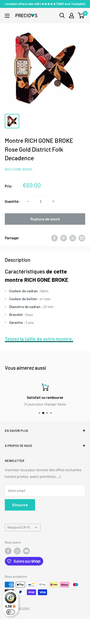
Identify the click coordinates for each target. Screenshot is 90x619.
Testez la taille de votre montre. (39, 339)
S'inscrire (20, 504)
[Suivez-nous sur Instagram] (17, 551)
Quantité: (12, 201)
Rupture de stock (45, 219)
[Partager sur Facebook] (54, 237)
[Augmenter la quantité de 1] (53, 201)
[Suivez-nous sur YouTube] (26, 551)
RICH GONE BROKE (19, 169)
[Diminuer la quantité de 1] (28, 201)
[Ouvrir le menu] (7, 16)
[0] (81, 15)
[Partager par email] (81, 237)
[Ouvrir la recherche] (62, 15)
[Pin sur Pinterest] (63, 237)
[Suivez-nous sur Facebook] (8, 551)
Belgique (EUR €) (18, 527)
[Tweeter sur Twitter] (72, 237)
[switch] (10, 612)
